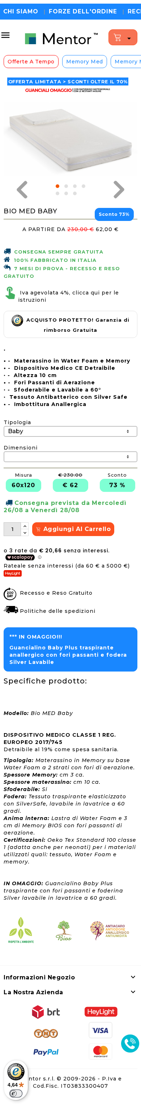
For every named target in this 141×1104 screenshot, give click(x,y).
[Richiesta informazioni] (130, 1044)
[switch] (15, 1093)
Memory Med (84, 61)
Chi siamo (20, 11)
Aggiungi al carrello (76, 529)
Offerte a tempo (31, 61)
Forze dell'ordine (83, 11)
